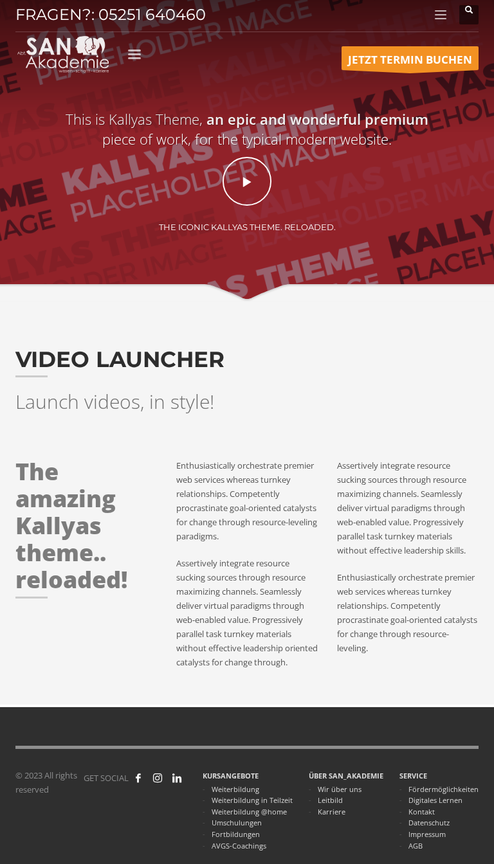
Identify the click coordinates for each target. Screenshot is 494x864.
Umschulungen (237, 822)
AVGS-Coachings (239, 846)
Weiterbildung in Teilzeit (252, 800)
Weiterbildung (235, 789)
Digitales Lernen (435, 800)
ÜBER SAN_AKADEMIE (346, 775)
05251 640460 (152, 14)
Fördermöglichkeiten (443, 789)
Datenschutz (429, 822)
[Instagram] (157, 778)
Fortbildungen (236, 834)
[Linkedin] (177, 778)
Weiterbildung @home (249, 811)
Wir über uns (339, 789)
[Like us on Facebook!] (138, 778)
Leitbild (330, 800)
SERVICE (413, 775)
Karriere (331, 811)
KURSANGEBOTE (231, 775)
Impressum (427, 834)
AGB (415, 846)
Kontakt (421, 811)
